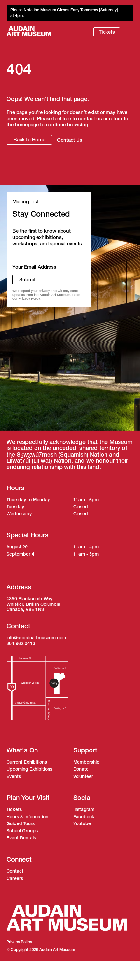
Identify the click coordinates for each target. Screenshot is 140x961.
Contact (15, 871)
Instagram (83, 809)
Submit (27, 279)
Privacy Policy (29, 299)
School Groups (22, 831)
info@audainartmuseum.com (36, 638)
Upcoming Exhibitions (29, 769)
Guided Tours (21, 823)
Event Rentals (21, 838)
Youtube (82, 823)
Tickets (107, 32)
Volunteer (83, 776)
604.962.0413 (21, 643)
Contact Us (69, 140)
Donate (81, 769)
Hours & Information (27, 817)
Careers (15, 878)
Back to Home (29, 140)
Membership (86, 762)
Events (14, 776)
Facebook (83, 817)
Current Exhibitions (27, 762)
